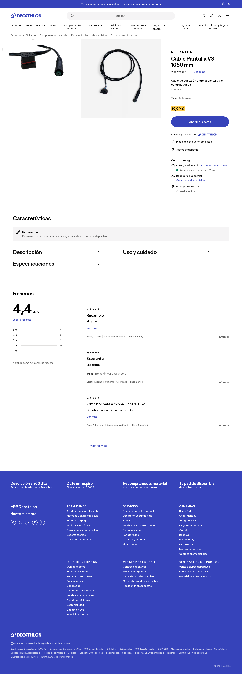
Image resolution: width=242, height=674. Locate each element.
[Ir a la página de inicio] (26, 15)
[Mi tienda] (204, 16)
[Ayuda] (212, 16)
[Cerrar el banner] (228, 4)
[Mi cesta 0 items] (227, 16)
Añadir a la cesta (200, 121)
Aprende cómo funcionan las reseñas (33, 363)
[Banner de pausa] (223, 4)
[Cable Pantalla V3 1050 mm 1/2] (121, 78)
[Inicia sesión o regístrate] (220, 16)
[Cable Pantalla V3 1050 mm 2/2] (41, 78)
